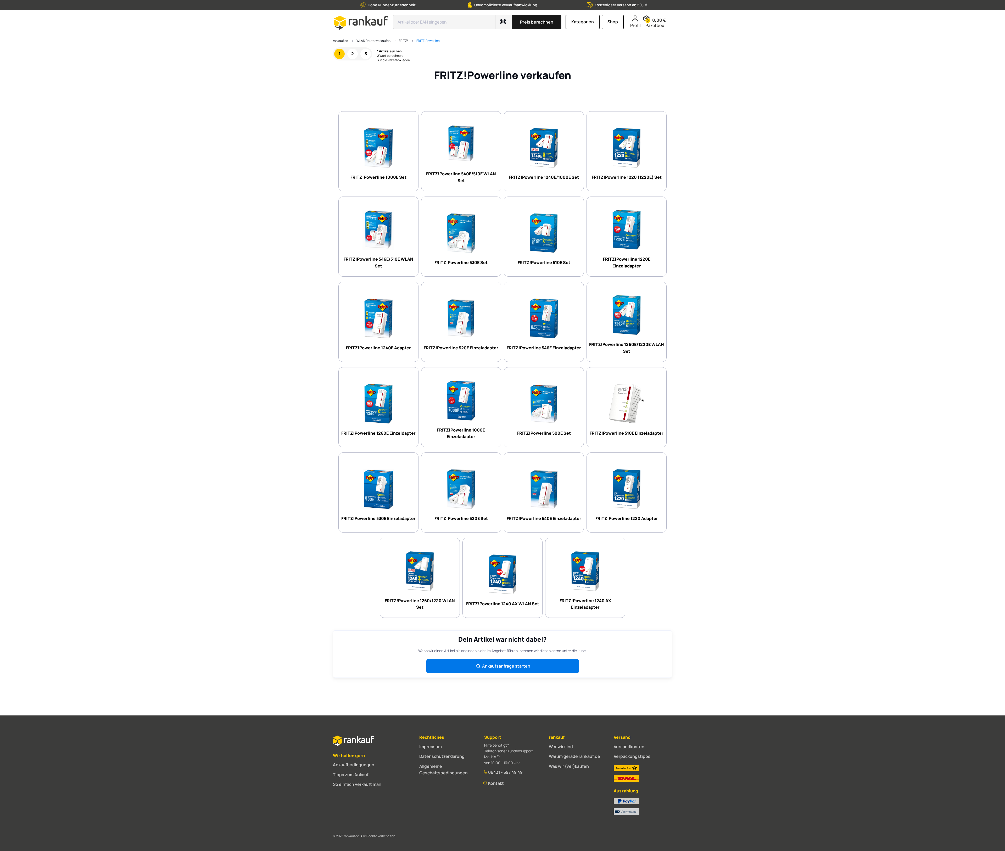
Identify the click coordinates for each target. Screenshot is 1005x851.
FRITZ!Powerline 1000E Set (378, 177)
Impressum (430, 746)
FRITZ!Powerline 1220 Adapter (626, 518)
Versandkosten (629, 746)
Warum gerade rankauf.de (574, 756)
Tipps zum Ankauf (350, 774)
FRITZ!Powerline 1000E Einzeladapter (461, 433)
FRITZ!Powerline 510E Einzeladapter (626, 433)
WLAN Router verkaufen (373, 40)
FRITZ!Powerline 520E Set (461, 518)
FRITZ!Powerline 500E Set (544, 433)
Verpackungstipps (632, 756)
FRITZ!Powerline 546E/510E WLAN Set (378, 262)
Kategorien (582, 22)
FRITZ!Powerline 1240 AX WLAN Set (502, 604)
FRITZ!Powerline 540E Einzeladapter (544, 518)
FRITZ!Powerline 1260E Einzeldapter (378, 433)
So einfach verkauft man (357, 784)
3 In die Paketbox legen (393, 60)
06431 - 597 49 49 (505, 772)
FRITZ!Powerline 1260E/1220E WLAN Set (626, 347)
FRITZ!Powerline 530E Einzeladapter (378, 518)
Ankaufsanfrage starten (506, 666)
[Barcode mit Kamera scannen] (503, 22)
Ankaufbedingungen (353, 765)
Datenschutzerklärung (442, 756)
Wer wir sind (561, 746)
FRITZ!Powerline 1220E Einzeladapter (626, 262)
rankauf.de (340, 40)
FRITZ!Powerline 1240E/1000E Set (544, 177)
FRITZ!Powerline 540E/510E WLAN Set (461, 177)
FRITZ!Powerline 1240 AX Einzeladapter (585, 604)
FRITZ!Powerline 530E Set (461, 262)
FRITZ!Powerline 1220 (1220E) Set (627, 177)
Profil (635, 25)
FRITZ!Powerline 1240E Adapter (378, 348)
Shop (612, 22)
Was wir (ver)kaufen (569, 766)
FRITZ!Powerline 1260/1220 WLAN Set (420, 604)
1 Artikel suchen (389, 51)
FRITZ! (403, 40)
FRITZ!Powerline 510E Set (544, 262)
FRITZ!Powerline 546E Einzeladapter (544, 348)
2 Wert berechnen (390, 56)
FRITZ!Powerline (428, 40)
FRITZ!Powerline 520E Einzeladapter (461, 348)
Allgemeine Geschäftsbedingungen (443, 769)
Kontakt (495, 783)
